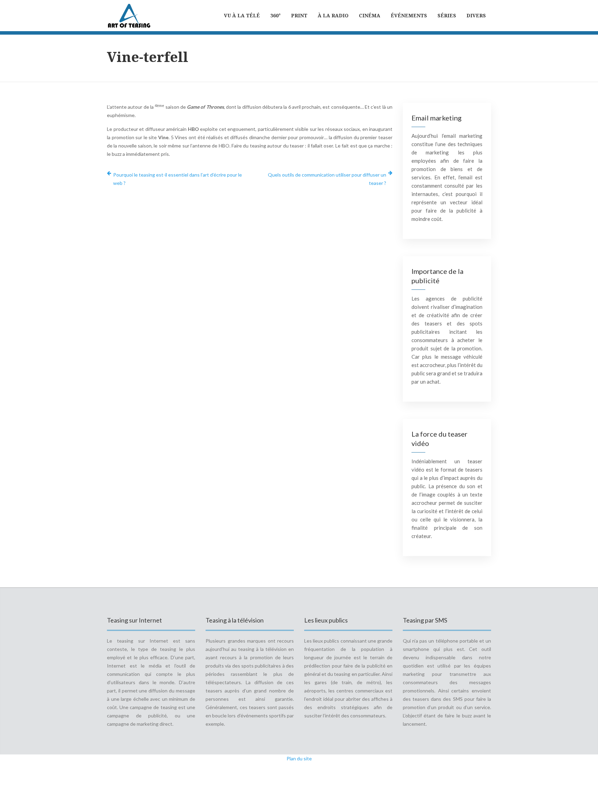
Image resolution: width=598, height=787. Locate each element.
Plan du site (299, 758)
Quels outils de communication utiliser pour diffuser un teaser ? (327, 179)
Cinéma (369, 15)
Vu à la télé (242, 15)
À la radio (333, 15)
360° (275, 15)
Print (299, 15)
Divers (476, 15)
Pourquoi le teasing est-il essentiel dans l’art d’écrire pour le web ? (177, 179)
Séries (446, 15)
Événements (409, 15)
